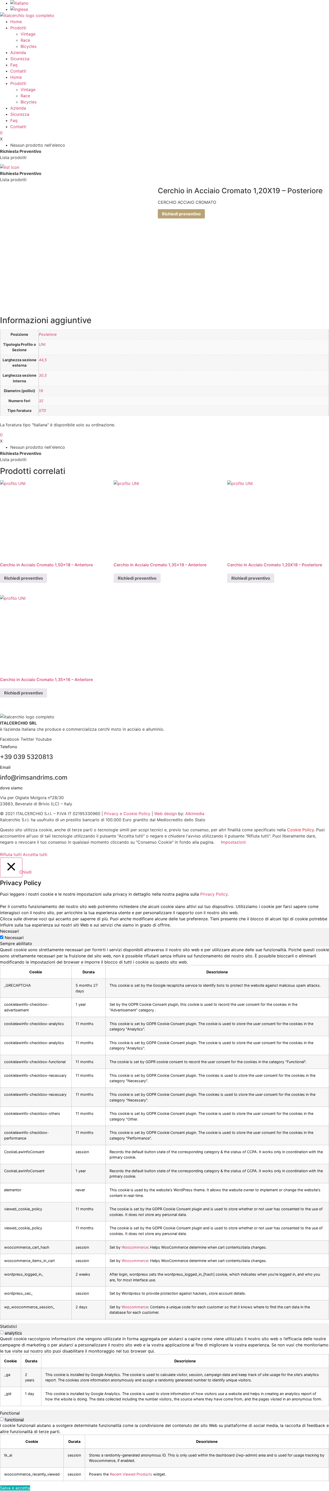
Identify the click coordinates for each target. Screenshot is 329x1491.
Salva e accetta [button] (15, 1487)
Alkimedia (194, 813)
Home (16, 21)
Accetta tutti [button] (35, 854)
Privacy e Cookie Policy (127, 813)
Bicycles (28, 46)
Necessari (14, 938)
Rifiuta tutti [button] (11, 854)
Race (25, 40)
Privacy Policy (213, 894)
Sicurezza (19, 58)
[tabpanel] (164, 1133)
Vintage (28, 34)
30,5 (43, 375)
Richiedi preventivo (181, 213)
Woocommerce (135, 1247)
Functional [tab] (10, 1413)
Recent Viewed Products (131, 1474)
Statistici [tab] (8, 1326)
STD (42, 410)
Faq (13, 64)
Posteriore (48, 334)
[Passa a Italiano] (19, 3)
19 (41, 391)
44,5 (43, 360)
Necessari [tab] (9, 931)
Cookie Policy (300, 829)
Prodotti (18, 27)
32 (41, 401)
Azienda (18, 52)
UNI (42, 344)
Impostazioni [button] (233, 842)
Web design (165, 813)
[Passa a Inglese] (19, 9)
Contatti (18, 71)
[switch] (1, 1332)
